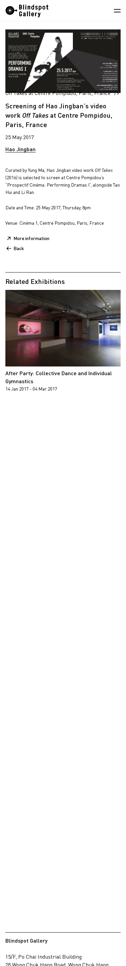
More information (31, 238)
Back (18, 248)
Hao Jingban (20, 149)
